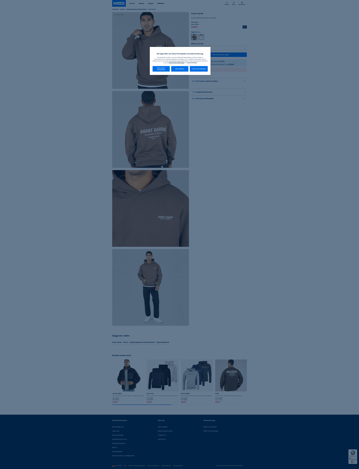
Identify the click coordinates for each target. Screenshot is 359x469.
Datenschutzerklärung (176, 63)
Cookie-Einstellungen (199, 69)
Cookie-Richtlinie (192, 63)
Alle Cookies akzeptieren (161, 68)
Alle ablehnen (179, 69)
